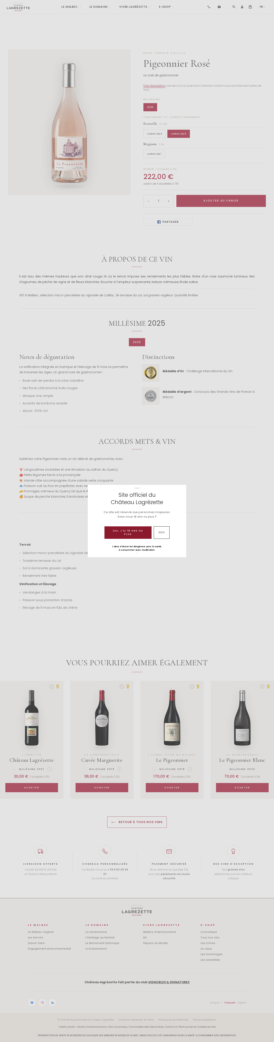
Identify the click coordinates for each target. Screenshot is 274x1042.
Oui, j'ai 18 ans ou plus (128, 532)
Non (162, 532)
